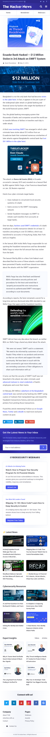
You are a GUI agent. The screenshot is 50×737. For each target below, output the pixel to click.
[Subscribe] (43, 447)
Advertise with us (8, 718)
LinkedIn (20, 412)
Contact (5, 721)
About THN (6, 715)
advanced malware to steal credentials (18, 382)
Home (8, 13)
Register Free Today (15, 520)
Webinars (41, 13)
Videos (37, 638)
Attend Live (11, 487)
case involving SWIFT (16, 129)
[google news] (43, 703)
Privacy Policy (29, 721)
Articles (44, 638)
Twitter (10, 412)
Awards (27, 718)
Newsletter (25, 13)
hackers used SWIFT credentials (26, 226)
